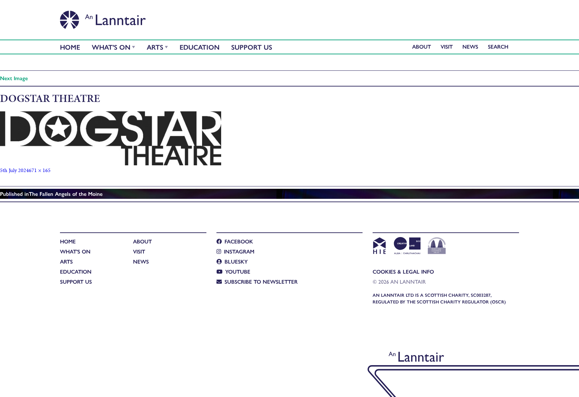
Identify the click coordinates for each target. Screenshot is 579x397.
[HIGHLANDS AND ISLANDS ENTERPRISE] (379, 246)
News (470, 46)
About (421, 46)
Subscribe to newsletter (261, 281)
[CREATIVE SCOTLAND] (407, 246)
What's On (111, 47)
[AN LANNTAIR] (103, 17)
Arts (155, 47)
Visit (447, 46)
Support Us (251, 47)
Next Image (14, 78)
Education (199, 47)
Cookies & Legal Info (403, 271)
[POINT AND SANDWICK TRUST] (437, 246)
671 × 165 (40, 170)
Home (70, 47)
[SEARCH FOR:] (500, 46)
